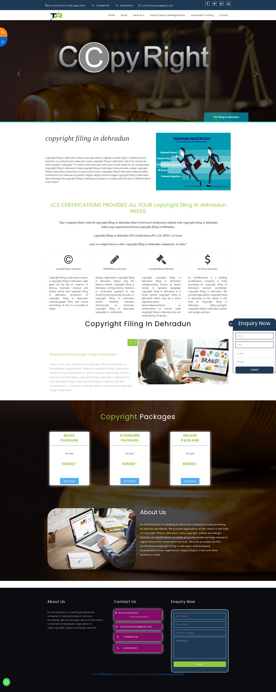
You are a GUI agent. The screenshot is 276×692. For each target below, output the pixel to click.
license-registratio (174, 582)
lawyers (91, 582)
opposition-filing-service (62, 582)
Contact (223, 15)
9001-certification (220, 582)
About (124, 15)
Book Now (69, 481)
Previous (19, 73)
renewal (137, 582)
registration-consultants (35, 582)
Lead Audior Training (202, 15)
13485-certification (50, 586)
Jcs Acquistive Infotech (172, 674)
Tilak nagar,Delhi (138, 616)
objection (81, 582)
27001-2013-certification (27, 586)
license (159, 582)
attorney (106, 582)
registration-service (10, 582)
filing (98, 582)
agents (115, 582)
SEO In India (106, 674)
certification (190, 582)
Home (111, 15)
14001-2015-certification (244, 582)
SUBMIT (254, 369)
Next (256, 73)
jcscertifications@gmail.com (157, 5)
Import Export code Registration (167, 15)
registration (125, 582)
